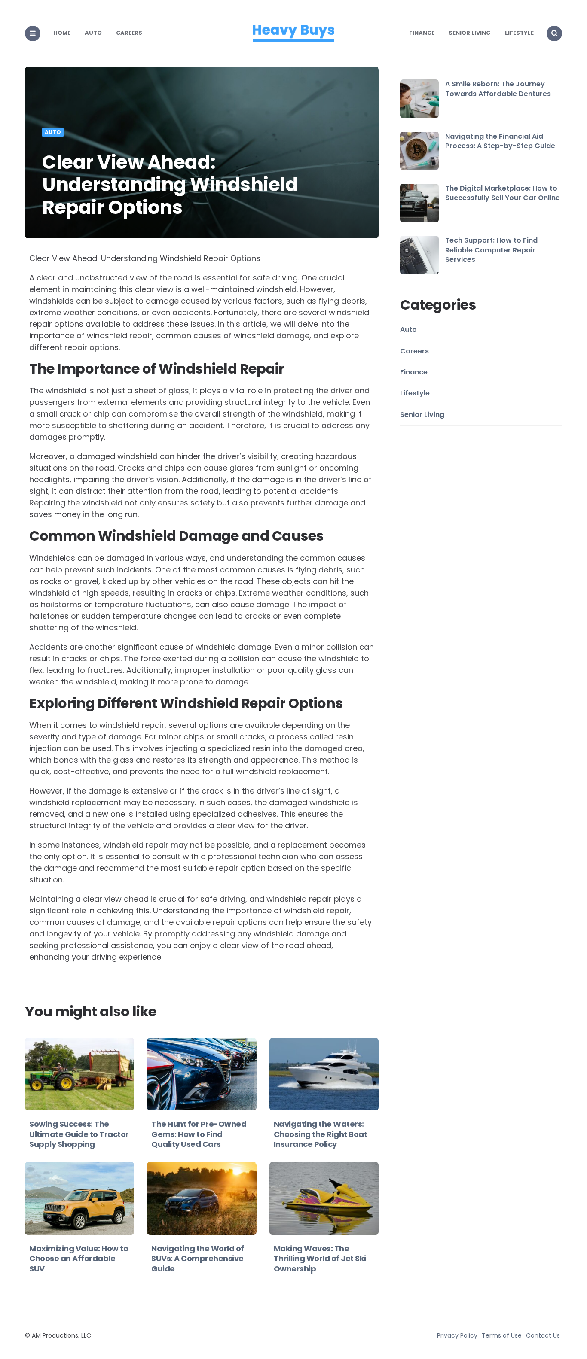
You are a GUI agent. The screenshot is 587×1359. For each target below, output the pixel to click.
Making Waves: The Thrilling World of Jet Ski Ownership (320, 1258)
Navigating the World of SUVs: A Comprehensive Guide (197, 1258)
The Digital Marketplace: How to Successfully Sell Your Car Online (502, 193)
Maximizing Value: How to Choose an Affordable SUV (78, 1258)
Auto (93, 33)
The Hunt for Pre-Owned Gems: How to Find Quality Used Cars (198, 1134)
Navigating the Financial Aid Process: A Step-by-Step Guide (500, 140)
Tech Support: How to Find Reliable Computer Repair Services (491, 250)
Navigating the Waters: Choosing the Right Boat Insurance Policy (320, 1134)
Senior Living (470, 33)
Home (61, 33)
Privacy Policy (457, 1335)
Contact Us (543, 1335)
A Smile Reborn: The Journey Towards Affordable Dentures (498, 88)
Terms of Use (502, 1335)
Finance (421, 33)
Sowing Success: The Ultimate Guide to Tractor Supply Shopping (79, 1134)
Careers (129, 33)
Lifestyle (519, 33)
